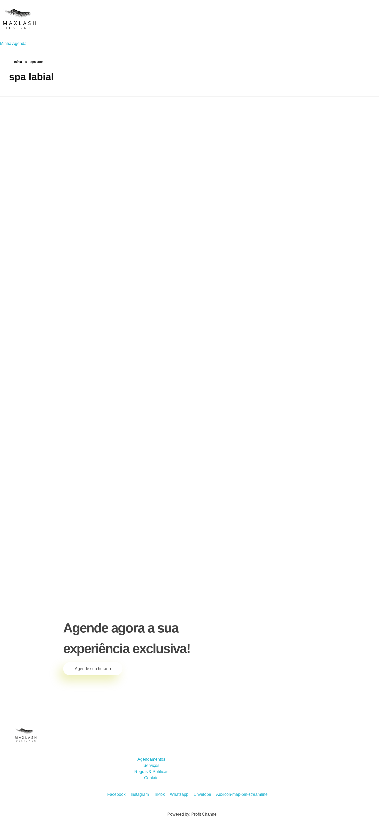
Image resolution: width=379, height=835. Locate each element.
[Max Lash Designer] (19, 19)
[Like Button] (97, 561)
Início (18, 62)
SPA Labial (33, 545)
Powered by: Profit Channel (192, 814)
